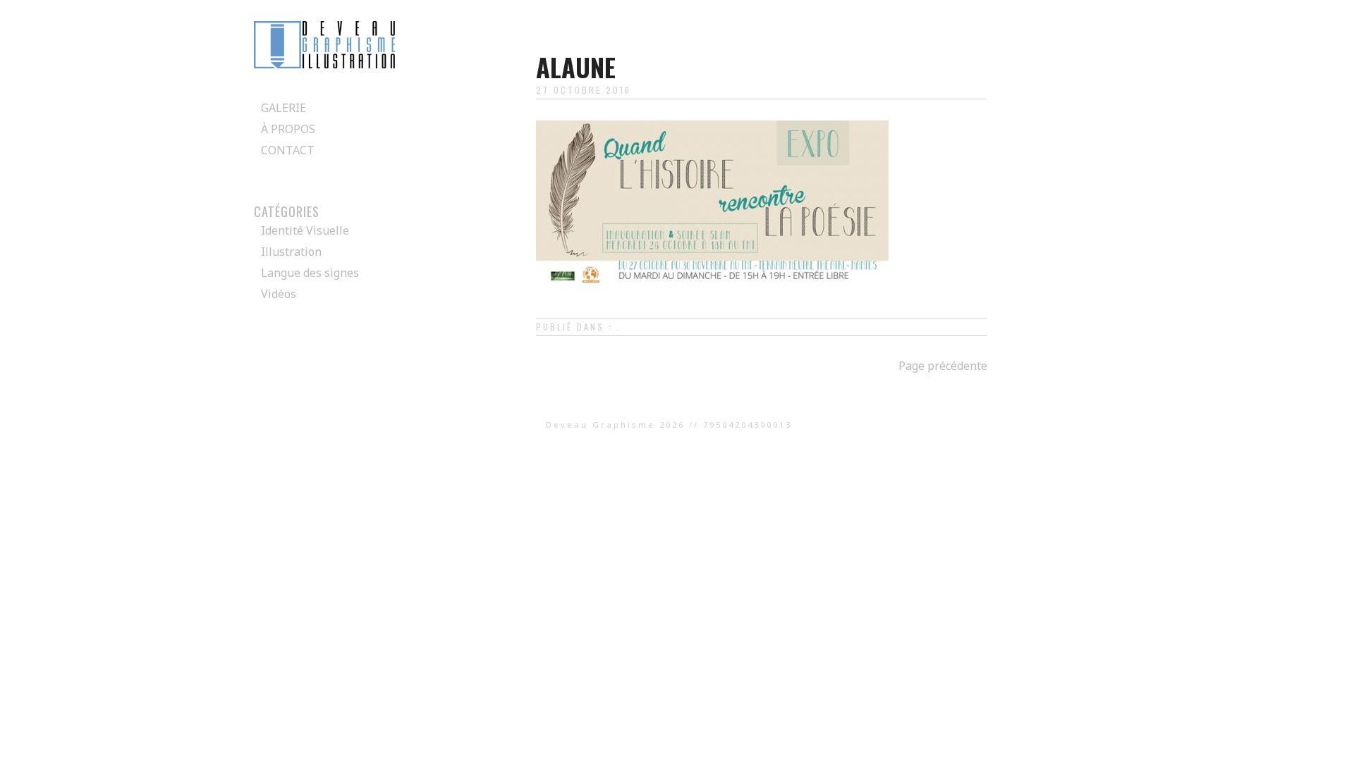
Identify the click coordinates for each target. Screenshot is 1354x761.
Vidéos (278, 294)
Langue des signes (310, 272)
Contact (288, 150)
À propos (288, 129)
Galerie (283, 108)
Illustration (291, 251)
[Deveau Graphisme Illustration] (324, 64)
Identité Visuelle (305, 230)
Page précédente (942, 365)
